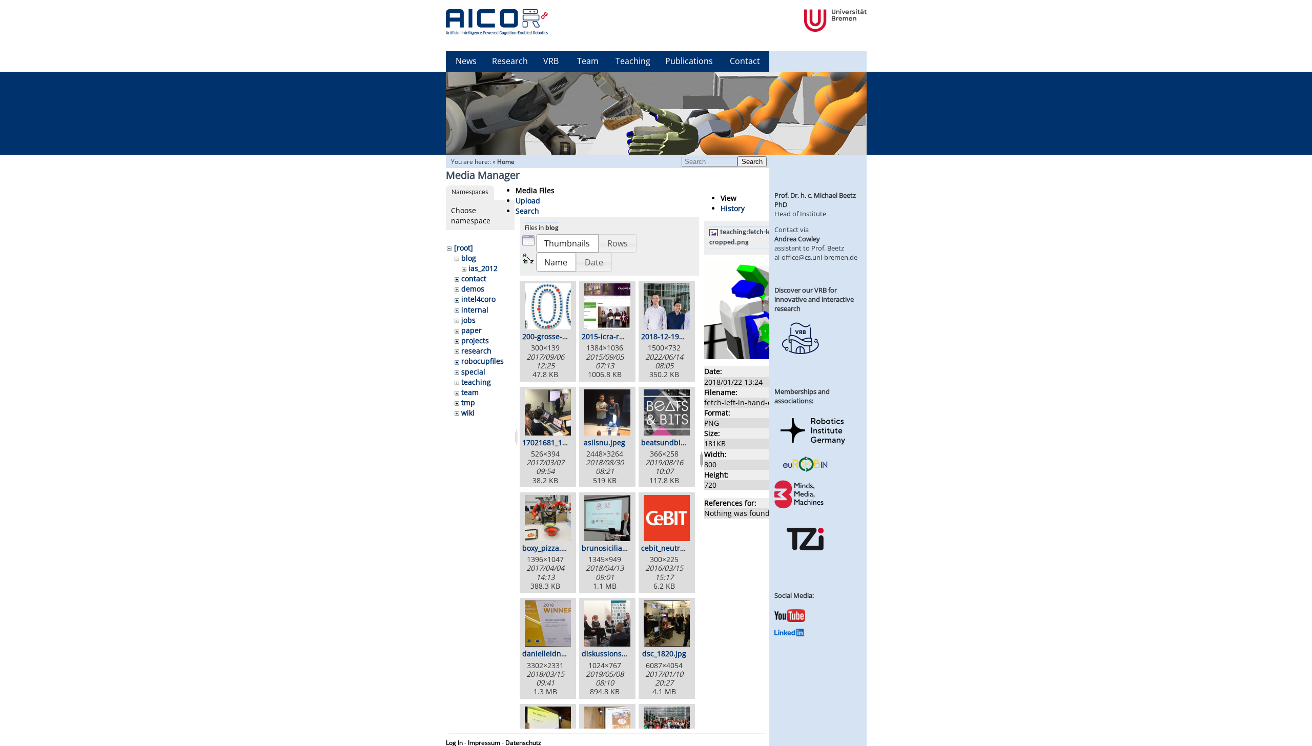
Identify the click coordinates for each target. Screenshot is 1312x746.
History (733, 208)
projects (475, 340)
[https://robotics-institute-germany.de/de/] (812, 446)
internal (474, 310)
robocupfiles (482, 361)
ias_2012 (483, 268)
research (476, 351)
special (473, 372)
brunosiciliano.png (614, 548)
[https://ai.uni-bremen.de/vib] (800, 361)
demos (472, 289)
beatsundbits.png (671, 442)
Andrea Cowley (797, 238)
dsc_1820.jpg (664, 653)
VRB (551, 61)
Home (506, 161)
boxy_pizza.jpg (547, 548)
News (466, 61)
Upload (528, 200)
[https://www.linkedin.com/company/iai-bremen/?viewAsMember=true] (789, 633)
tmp (468, 402)
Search (752, 161)
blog (468, 258)
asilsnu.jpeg (604, 442)
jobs (468, 320)
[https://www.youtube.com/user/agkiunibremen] (789, 619)
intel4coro (478, 299)
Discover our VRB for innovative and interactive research (814, 299)
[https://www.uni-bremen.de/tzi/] (805, 559)
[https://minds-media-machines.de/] (800, 506)
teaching (476, 382)
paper (471, 330)
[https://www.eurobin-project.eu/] (805, 470)
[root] (463, 248)
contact (473, 278)
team (470, 392)
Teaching (633, 61)
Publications (689, 61)
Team (588, 61)
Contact (745, 61)
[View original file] (759, 356)
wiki (468, 413)
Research (510, 61)
